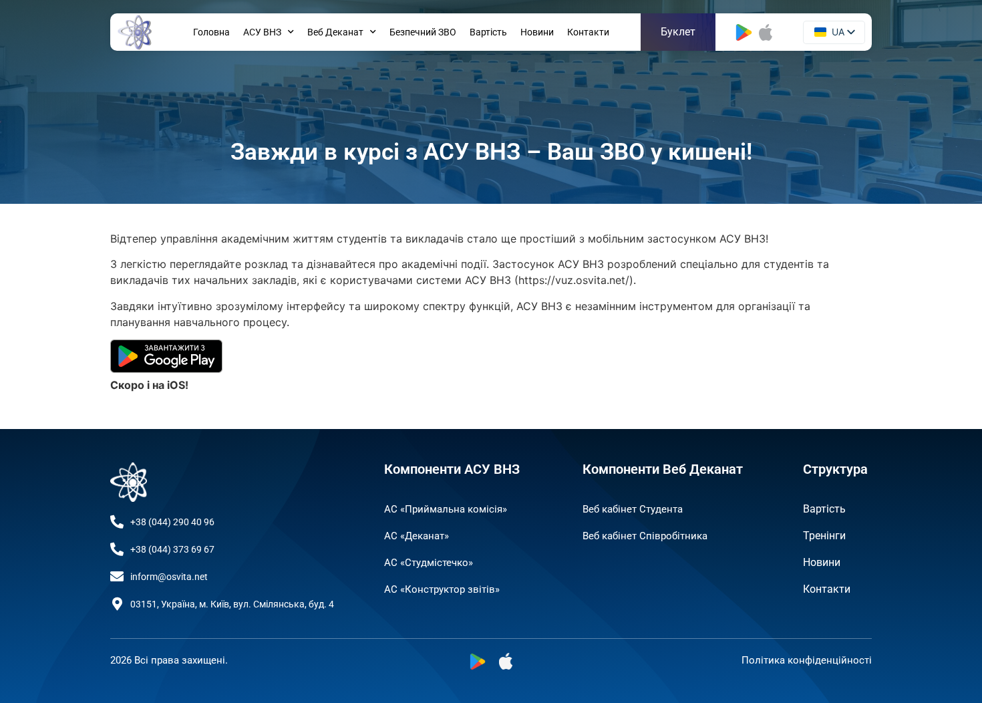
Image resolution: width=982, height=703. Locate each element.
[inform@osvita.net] (117, 576)
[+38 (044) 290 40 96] (117, 522)
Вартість (488, 32)
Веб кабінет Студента (633, 509)
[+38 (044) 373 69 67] (117, 549)
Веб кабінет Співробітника (645, 536)
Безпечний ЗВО (422, 32)
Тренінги (824, 535)
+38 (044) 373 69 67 (172, 549)
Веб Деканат (335, 32)
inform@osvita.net (169, 576)
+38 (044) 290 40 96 (172, 522)
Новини (537, 32)
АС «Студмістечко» (428, 563)
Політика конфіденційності (807, 660)
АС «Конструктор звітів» (442, 589)
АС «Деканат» (416, 536)
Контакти (588, 32)
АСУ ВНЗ (262, 32)
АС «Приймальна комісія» (445, 509)
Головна (211, 32)
